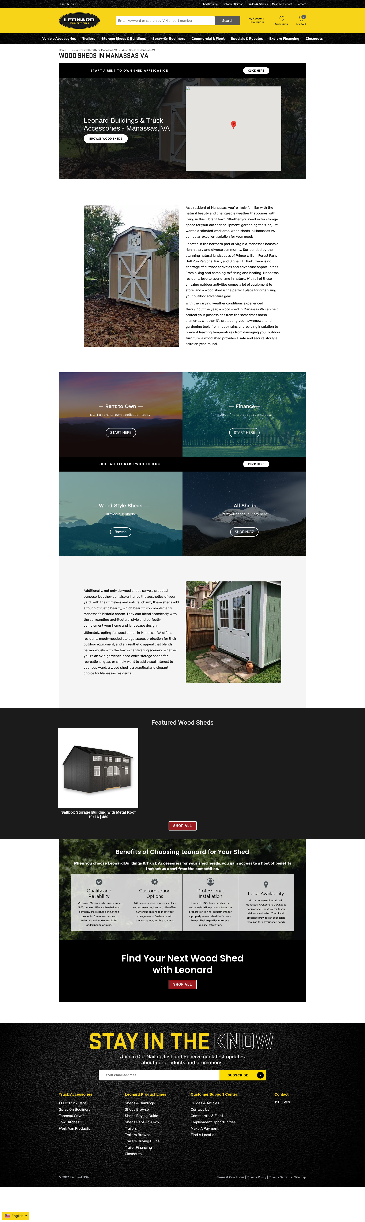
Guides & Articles (258, 4)
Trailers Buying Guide (142, 1141)
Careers (301, 4)
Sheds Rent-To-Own (142, 1122)
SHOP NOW (244, 532)
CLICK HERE (256, 70)
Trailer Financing (138, 1147)
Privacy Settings (280, 1177)
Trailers (88, 39)
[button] (178, 20)
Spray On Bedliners (74, 1109)
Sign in (260, 22)
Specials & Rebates (247, 39)
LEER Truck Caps (73, 1103)
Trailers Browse (137, 1135)
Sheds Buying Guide (141, 1116)
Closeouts (314, 39)
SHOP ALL (182, 826)
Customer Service (232, 4)
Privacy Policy (256, 1177)
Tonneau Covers (72, 1116)
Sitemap (300, 1177)
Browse (121, 532)
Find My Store (68, 4)
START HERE (120, 433)
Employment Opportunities (213, 1122)
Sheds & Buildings (140, 1103)
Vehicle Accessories (59, 39)
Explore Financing (284, 39)
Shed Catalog (210, 4)
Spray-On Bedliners (168, 39)
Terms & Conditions (230, 1177)
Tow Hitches (69, 1122)
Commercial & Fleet (208, 39)
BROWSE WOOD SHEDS (105, 138)
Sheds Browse (137, 1109)
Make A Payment (282, 4)
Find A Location (204, 1135)
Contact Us (200, 1109)
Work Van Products (74, 1128)
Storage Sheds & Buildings (124, 39)
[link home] (79, 20)
